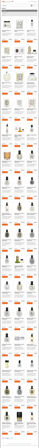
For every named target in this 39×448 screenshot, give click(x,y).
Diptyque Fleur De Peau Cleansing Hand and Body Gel (31, 423)
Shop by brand (30, 1)
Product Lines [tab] (4, 12)
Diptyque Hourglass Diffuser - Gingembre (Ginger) (18, 136)
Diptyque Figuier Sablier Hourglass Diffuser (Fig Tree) (19, 266)
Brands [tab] (3, 15)
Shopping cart (35, 1)
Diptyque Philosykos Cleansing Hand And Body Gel (6, 214)
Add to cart (5, 41)
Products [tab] (4, 10)
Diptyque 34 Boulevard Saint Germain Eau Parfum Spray (19, 423)
